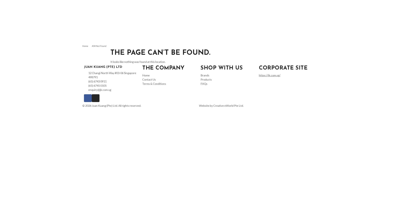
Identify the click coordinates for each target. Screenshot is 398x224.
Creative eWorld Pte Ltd (228, 105)
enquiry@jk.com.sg (99, 89)
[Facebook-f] (88, 98)
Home (85, 46)
